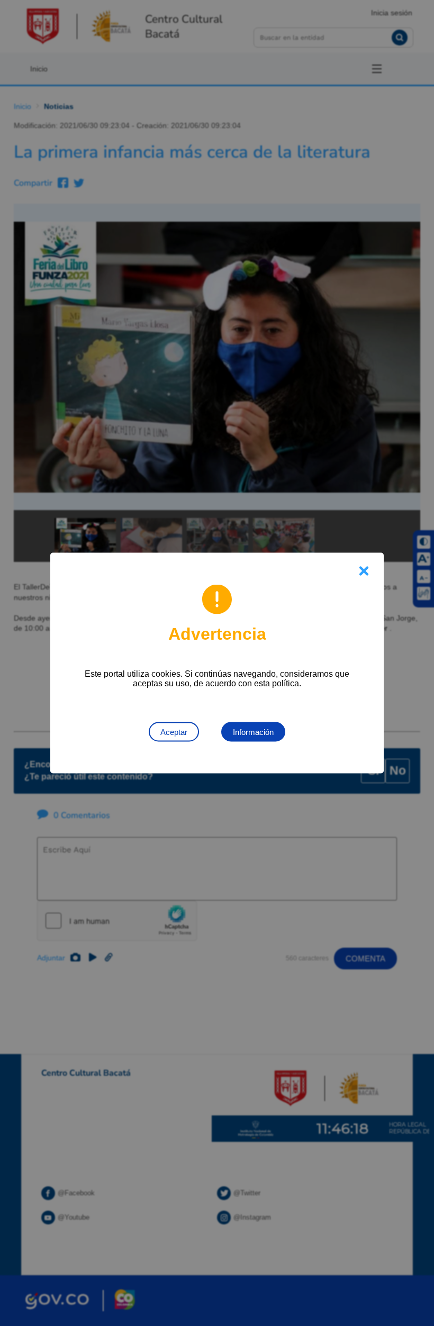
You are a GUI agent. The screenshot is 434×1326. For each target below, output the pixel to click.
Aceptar (173, 732)
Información (253, 732)
